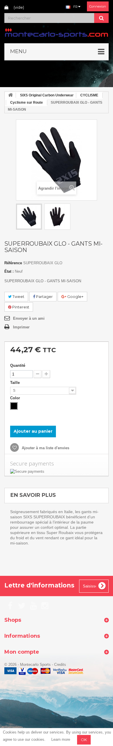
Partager (44, 296)
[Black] (14, 406)
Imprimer (21, 327)
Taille (15, 382)
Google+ (74, 296)
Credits (60, 664)
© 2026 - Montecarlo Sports (28, 664)
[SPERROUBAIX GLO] (29, 216)
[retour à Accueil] (10, 95)
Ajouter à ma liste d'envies (45, 448)
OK (84, 739)
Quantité (17, 365)
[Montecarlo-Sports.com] (56, 32)
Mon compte (21, 652)
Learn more (60, 739)
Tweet (18, 296)
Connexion (97, 6)
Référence (13, 263)
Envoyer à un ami (29, 318)
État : (9, 271)
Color (15, 398)
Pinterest (20, 307)
